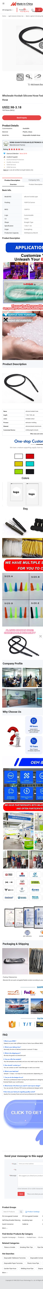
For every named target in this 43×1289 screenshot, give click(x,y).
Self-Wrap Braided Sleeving (11, 1220)
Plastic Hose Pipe (33, 1263)
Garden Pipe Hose (10, 1268)
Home (4, 16)
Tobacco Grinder (9, 1247)
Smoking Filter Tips (26, 1247)
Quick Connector (8, 1224)
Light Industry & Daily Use (15, 16)
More (4, 1272)
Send (21, 1194)
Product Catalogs (33, 1212)
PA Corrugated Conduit (10, 1216)
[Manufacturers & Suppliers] (21, 4)
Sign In (5, 170)
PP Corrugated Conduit (30, 1216)
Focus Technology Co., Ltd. (28, 1280)
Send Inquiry (22, 118)
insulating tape (27, 1220)
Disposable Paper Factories (13, 1263)
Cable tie (25, 1224)
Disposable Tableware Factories (15, 1258)
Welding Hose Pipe (27, 1268)
